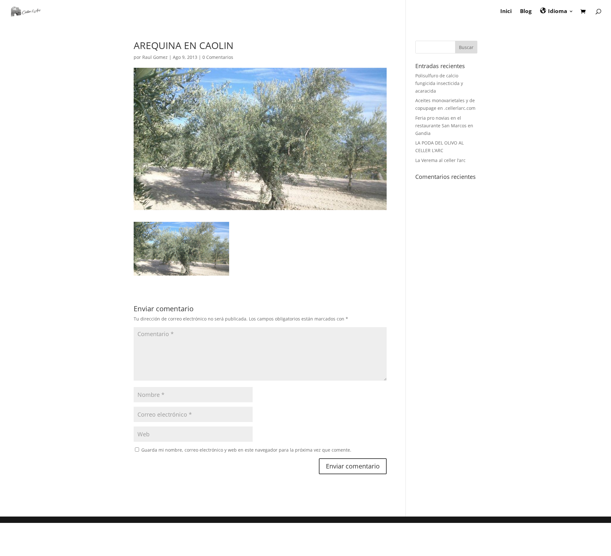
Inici (506, 12)
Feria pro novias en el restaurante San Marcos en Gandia (444, 125)
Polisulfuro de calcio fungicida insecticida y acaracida (439, 83)
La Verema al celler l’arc (440, 160)
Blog (526, 12)
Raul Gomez (155, 57)
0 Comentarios (217, 57)
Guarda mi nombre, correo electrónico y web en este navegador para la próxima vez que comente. (246, 450)
